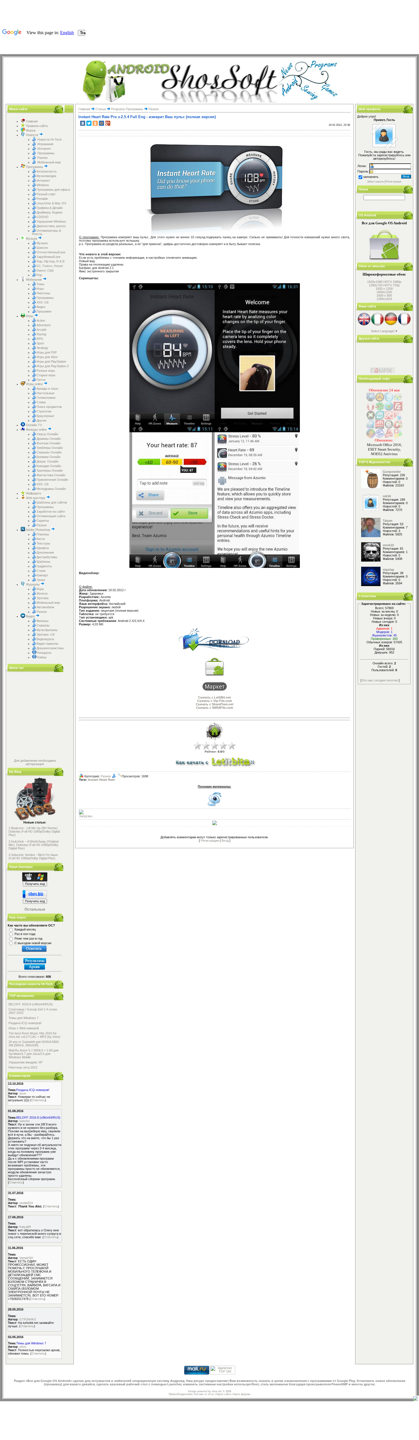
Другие (41, 420)
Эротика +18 (45, 634)
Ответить (38, 1100)
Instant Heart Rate (101, 779)
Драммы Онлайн (48, 438)
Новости (32, 135)
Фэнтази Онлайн (48, 443)
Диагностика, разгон (51, 226)
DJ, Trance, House (49, 266)
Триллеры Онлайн (49, 470)
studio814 (26, 1203)
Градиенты (44, 566)
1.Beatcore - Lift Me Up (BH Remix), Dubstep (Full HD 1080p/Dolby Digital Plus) (34, 831)
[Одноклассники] (95, 123)
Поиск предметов (49, 406)
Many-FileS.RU (380, 346)
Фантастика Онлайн (50, 475)
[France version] (404, 324)
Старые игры (45, 375)
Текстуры (43, 543)
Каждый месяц (25, 929)
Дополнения (45, 552)
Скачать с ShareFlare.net (214, 704)
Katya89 (25, 1227)
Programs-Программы (127, 109)
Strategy (42, 348)
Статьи (100, 109)
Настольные (45, 393)
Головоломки (45, 397)
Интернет (43, 148)
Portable (42, 198)
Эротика (42, 598)
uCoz (211, 1394)
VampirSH (26, 1258)
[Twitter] (88, 123)
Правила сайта (36, 126)
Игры (40, 288)
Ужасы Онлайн (47, 434)
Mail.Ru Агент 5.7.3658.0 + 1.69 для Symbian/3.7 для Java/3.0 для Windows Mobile (33, 1054)
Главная (31, 121)
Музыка (31, 238)
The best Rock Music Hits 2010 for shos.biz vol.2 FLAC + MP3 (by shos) (34, 1035)
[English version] (364, 324)
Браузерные (45, 416)
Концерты (43, 652)
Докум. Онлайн (47, 461)
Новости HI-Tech (49, 139)
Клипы (41, 657)
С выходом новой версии (33, 943)
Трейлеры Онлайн (49, 447)
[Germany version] (391, 324)
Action (40, 320)
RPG (39, 338)
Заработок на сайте (50, 511)
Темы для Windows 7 (23, 1018)
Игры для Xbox (47, 357)
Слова (41, 402)
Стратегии (43, 411)
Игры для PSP (46, 352)
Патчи (40, 379)
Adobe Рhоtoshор (38, 529)
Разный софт (46, 194)
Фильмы (42, 621)
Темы (40, 284)
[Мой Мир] (101, 123)
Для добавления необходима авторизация (35, 762)
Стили (40, 570)
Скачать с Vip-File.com (214, 700)
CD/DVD (42, 217)
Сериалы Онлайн (49, 452)
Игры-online (34, 384)
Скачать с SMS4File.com (214, 707)
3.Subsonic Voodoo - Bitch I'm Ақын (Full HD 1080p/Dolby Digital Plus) (33, 856)
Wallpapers (33, 493)
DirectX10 (377, 350)
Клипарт (42, 575)
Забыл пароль (375, 181)
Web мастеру (35, 498)
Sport (40, 343)
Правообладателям (180, 1394)
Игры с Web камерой (24, 1028)
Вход (225, 840)
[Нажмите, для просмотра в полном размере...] (172, 424)
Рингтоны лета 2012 (23, 1067)
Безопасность (46, 171)
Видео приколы (47, 643)
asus (22, 1093)
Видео (40, 307)
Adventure (43, 325)
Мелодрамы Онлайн (51, 488)
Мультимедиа (46, 176)
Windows (42, 185)
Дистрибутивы (46, 557)
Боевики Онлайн (48, 457)
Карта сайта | (224, 1394)
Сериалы (43, 625)
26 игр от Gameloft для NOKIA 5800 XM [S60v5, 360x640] (34, 1043)
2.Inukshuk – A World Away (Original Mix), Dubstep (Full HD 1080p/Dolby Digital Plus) (33, 845)
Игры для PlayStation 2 (52, 366)
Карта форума (241, 1394)
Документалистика (50, 648)
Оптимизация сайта (50, 516)
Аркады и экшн (47, 388)
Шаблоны (43, 561)
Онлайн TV (33, 425)
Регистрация (210, 840)
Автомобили (45, 607)
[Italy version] (377, 324)
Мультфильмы (47, 630)
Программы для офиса (53, 189)
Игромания (44, 144)
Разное (42, 157)
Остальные (35, 909)
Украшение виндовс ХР (25, 1062)
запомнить (371, 176)
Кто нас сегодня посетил (380, 680)
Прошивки (43, 311)
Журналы (32, 584)
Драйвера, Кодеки (49, 212)
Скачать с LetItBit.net (214, 697)
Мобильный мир (48, 162)
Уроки (40, 580)
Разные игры (45, 370)
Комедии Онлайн (48, 466)
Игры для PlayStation (51, 361)
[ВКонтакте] (82, 123)
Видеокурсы (45, 639)
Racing (41, 334)
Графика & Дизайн (49, 207)
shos (22, 1346)
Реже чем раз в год (28, 938)
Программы (45, 153)
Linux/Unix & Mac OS (51, 203)
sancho (24, 1121)
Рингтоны (43, 293)
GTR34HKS (27, 1319)
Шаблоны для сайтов (51, 502)
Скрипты (42, 520)
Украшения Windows (51, 221)
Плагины (42, 534)
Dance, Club (45, 270)
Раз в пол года (25, 934)
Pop (39, 275)
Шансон (42, 247)
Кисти (40, 539)
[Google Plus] (107, 123)
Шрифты (42, 548)
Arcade (41, 329)
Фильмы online (36, 429)
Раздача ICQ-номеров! (25, 1023)
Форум (30, 130)
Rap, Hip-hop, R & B (50, 261)
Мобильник (34, 279)
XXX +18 (42, 302)
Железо (42, 593)
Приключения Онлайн (52, 479)
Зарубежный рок (48, 256)
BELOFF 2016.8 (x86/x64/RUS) (31, 1004)
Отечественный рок (50, 252)
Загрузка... (86, 816)
